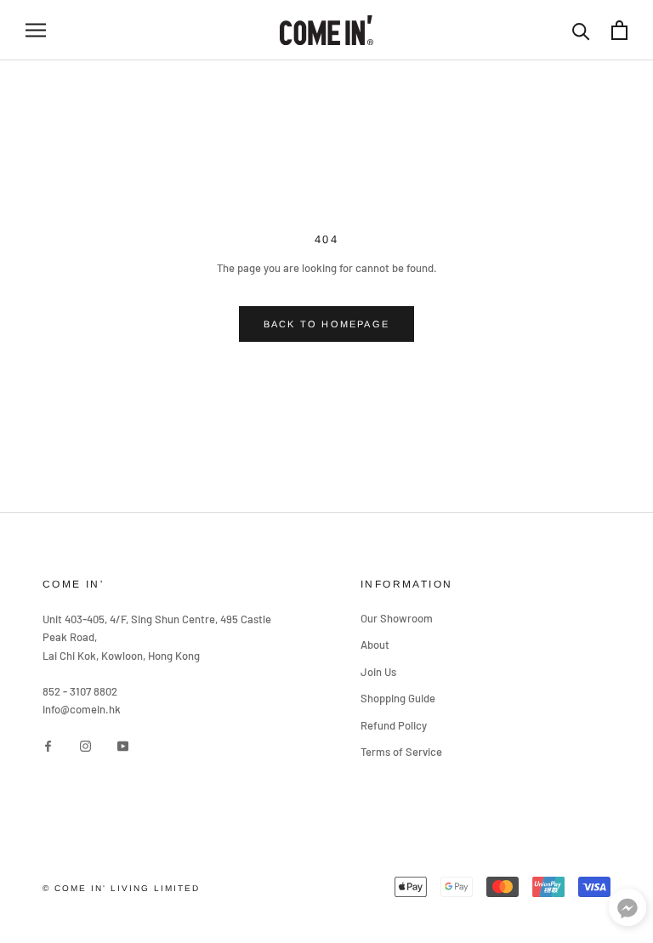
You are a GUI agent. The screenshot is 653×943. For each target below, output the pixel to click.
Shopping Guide (398, 698)
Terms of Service (401, 751)
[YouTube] (122, 745)
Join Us (378, 672)
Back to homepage (326, 324)
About (375, 644)
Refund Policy (394, 725)
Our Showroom (397, 618)
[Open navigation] (36, 30)
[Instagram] (85, 745)
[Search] (581, 30)
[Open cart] (619, 30)
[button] (627, 911)
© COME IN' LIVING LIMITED (121, 888)
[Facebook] (48, 745)
